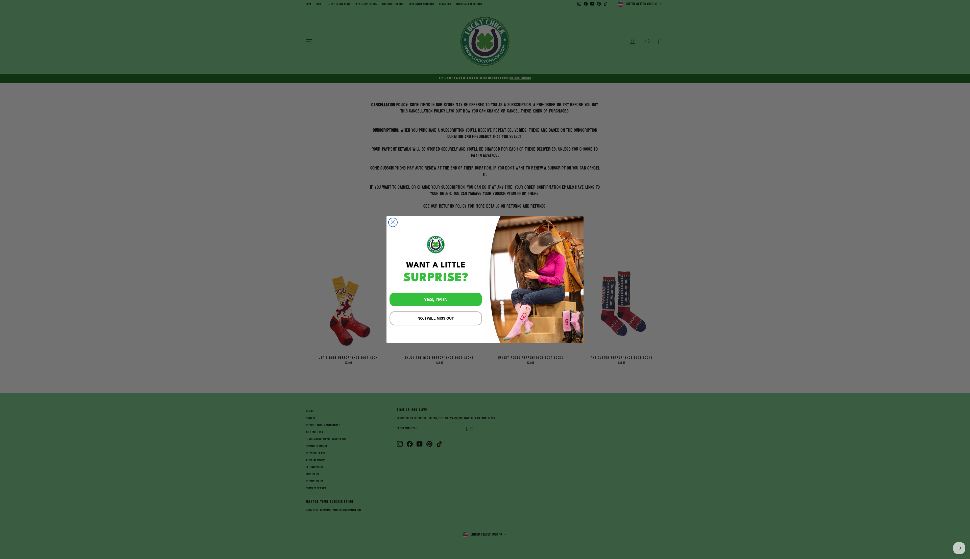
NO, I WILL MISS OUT (436, 318)
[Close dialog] (393, 222)
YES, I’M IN (436, 299)
